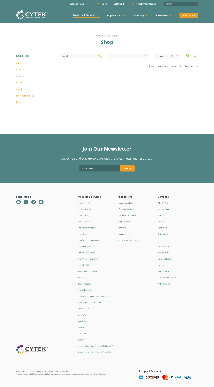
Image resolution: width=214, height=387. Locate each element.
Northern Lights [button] (25, 95)
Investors (161, 265)
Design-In (81, 340)
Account (119, 3)
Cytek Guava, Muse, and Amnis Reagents (95, 296)
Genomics (122, 228)
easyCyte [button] (21, 89)
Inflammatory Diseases (127, 215)
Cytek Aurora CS (84, 221)
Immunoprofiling (124, 234)
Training (80, 327)
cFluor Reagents (84, 284)
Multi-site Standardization (128, 240)
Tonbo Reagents (84, 290)
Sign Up (127, 168)
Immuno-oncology (125, 203)
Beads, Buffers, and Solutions (89, 302)
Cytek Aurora (83, 215)
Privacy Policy (163, 253)
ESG (159, 215)
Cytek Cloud (189, 15)
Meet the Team (164, 209)
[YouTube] (41, 202)
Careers (161, 221)
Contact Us (162, 228)
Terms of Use (163, 246)
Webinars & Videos (165, 284)
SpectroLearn (163, 271)
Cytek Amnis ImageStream (89, 240)
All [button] (17, 63)
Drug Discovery (124, 221)
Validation (81, 333)
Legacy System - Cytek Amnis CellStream (95, 346)
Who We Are (163, 203)
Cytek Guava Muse (86, 253)
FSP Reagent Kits (84, 277)
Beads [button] (19, 82)
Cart (104, 4)
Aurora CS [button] (21, 76)
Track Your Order (145, 4)
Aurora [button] (20, 69)
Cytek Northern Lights (86, 228)
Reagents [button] (21, 102)
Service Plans (82, 321)
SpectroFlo (82, 315)
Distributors (163, 234)
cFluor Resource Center (87, 271)
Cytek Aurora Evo (84, 209)
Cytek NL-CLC (83, 265)
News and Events (164, 259)
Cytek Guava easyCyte (87, 259)
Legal (160, 240)
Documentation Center (167, 277)
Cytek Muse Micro (85, 246)
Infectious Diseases (125, 209)
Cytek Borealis (83, 203)
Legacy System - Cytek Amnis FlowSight (94, 352)
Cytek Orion (82, 234)
